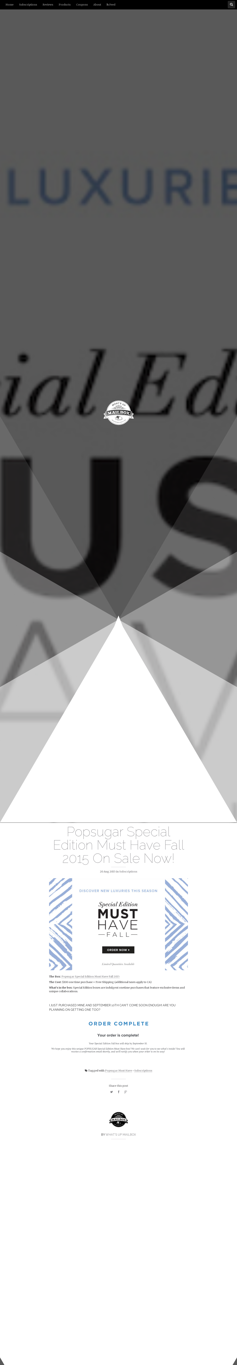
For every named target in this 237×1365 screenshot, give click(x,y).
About (97, 4)
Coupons (82, 4)
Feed (112, 4)
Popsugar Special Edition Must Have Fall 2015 (90, 976)
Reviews (48, 4)
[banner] (118, 411)
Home (10, 4)
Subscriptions (28, 4)
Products (65, 4)
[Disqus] (118, 1198)
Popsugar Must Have (118, 1070)
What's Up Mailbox (121, 1134)
